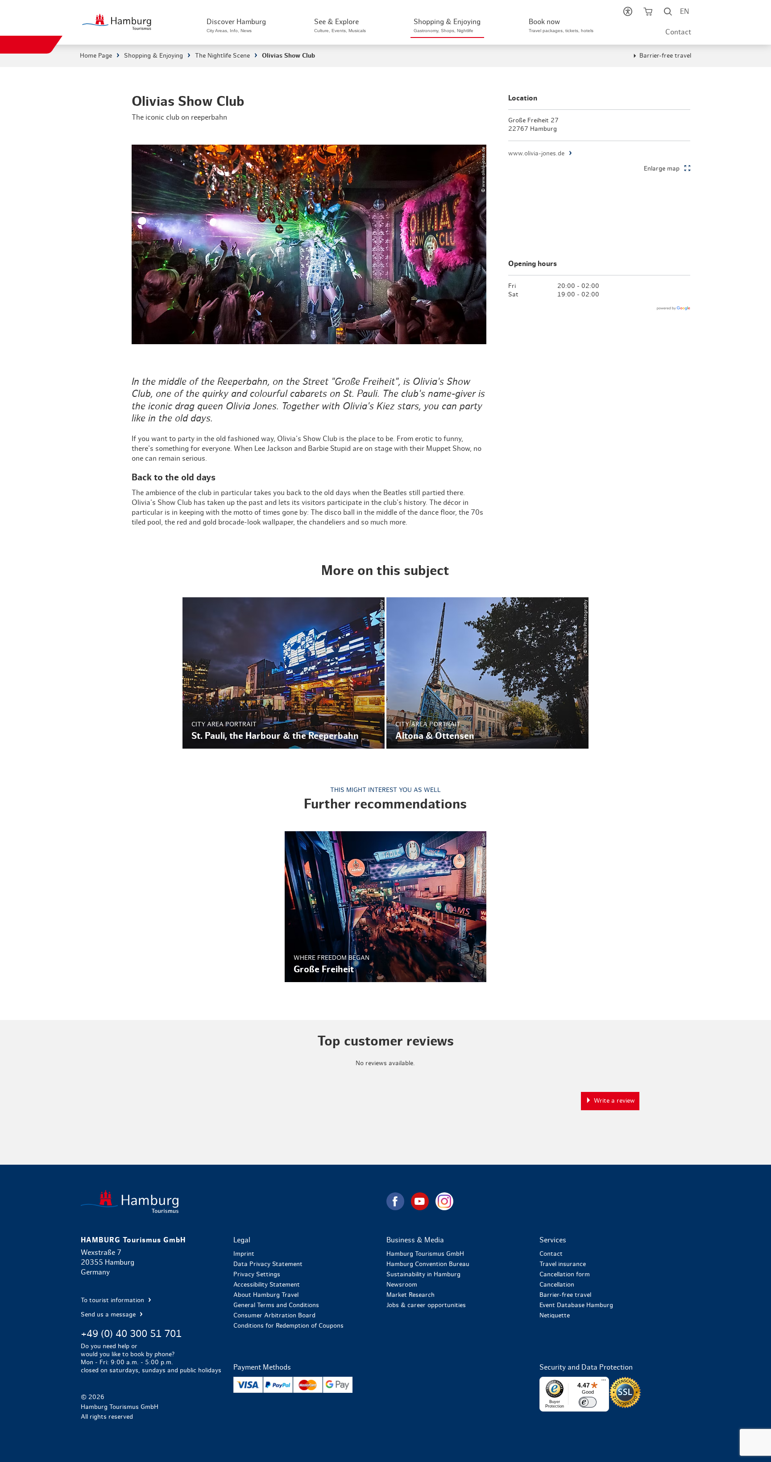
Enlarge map (662, 169)
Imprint (243, 1254)
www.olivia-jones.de (536, 153)
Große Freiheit (386, 907)
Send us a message (109, 1315)
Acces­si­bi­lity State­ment (266, 1285)
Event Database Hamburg (576, 1305)
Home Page (96, 56)
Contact (678, 32)
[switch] (588, 1402)
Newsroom (401, 1285)
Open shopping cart (648, 13)
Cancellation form (564, 1274)
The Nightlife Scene (222, 56)
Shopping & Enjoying (153, 56)
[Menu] (603, 1382)
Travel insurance (562, 1264)
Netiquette (554, 1315)
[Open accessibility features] (628, 13)
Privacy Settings (256, 1274)
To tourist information (113, 1300)
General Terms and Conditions (276, 1305)
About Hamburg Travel (265, 1295)
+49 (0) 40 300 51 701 (131, 1334)
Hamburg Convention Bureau (427, 1264)
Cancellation (556, 1285)
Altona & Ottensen (487, 673)
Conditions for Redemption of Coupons (288, 1326)
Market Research (410, 1295)
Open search (668, 13)
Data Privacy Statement (268, 1264)
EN (684, 11)
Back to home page (233, 1201)
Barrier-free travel (665, 56)
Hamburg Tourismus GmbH (425, 1254)
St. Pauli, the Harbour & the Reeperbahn (283, 673)
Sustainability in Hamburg (423, 1274)
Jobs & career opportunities (426, 1305)
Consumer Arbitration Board (274, 1315)
